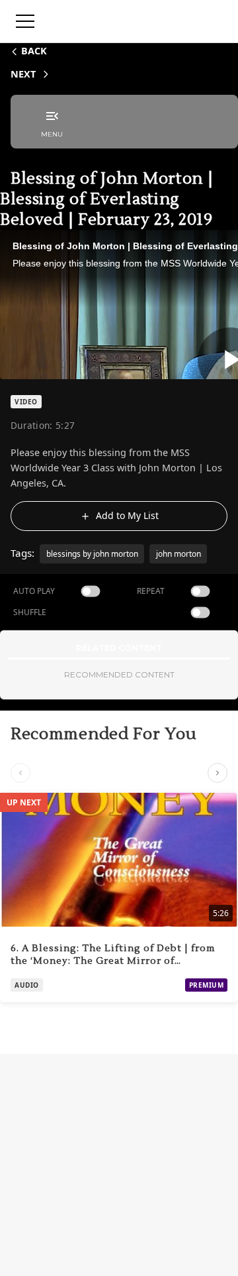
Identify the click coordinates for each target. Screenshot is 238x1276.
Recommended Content (119, 674)
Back (34, 50)
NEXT (23, 74)
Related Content (119, 648)
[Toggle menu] (25, 21)
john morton (178, 553)
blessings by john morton (92, 553)
